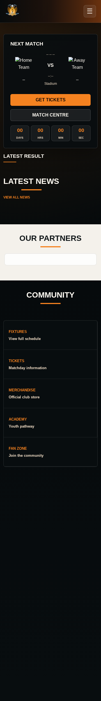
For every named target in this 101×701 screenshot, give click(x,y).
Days (19, 137)
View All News (16, 197)
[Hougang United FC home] (12, 10)
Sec (81, 137)
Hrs (40, 137)
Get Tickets (51, 99)
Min (60, 137)
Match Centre (50, 115)
